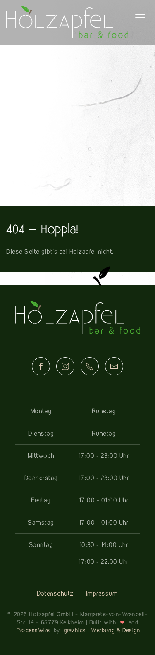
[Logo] (67, 22)
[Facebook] (41, 366)
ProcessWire (33, 630)
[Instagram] (65, 366)
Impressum (102, 593)
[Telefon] (90, 366)
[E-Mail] (114, 366)
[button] (140, 15)
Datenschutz (55, 593)
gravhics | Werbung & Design (102, 630)
